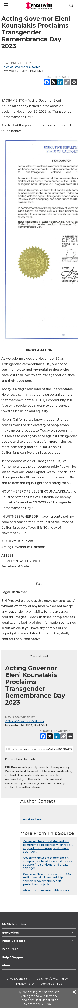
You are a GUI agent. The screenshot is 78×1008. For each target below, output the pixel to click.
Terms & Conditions (18, 978)
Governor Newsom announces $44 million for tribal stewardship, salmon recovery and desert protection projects (47, 879)
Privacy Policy (25, 983)
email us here (32, 819)
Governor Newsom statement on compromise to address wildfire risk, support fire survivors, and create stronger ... (48, 846)
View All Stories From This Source (46, 890)
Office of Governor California (20, 67)
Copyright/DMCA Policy (52, 978)
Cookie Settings (51, 983)
